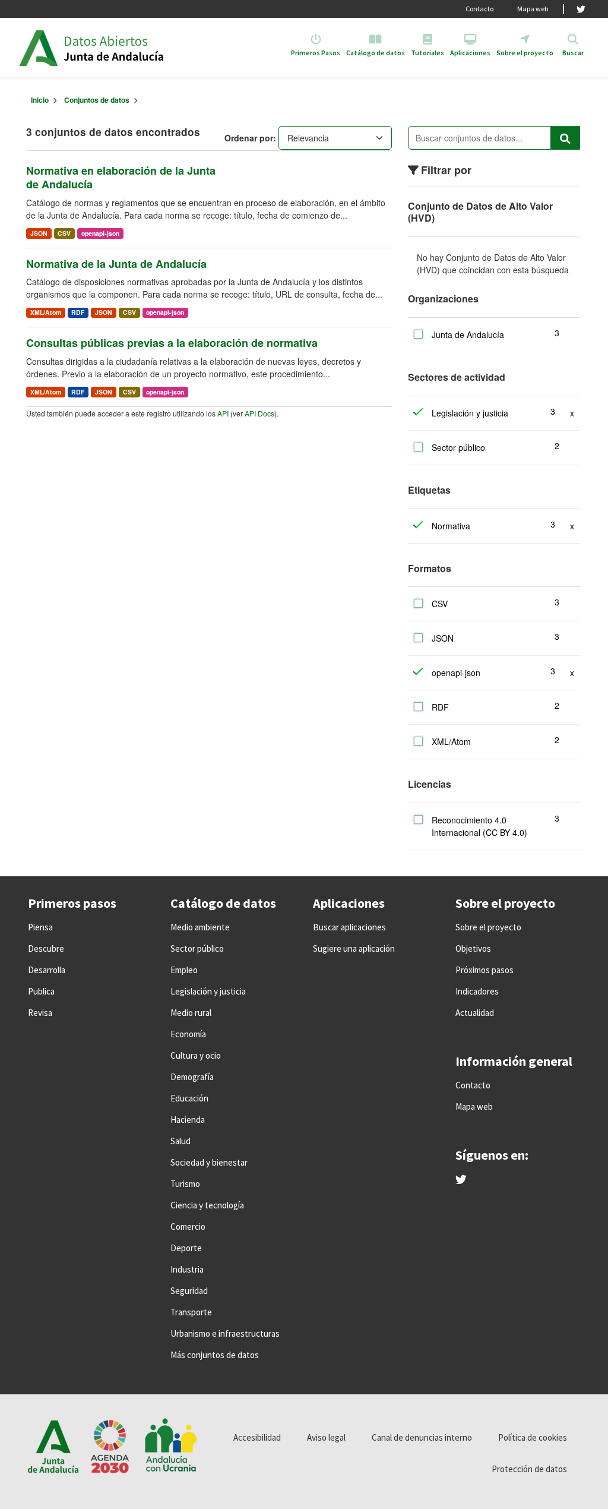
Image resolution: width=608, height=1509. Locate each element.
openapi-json (100, 233)
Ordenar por (248, 138)
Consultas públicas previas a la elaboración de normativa (172, 343)
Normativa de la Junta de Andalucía (116, 264)
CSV (64, 233)
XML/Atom (45, 312)
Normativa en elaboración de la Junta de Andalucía (121, 177)
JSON (39, 233)
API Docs (259, 413)
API (223, 413)
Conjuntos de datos (96, 99)
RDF (77, 312)
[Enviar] (565, 138)
